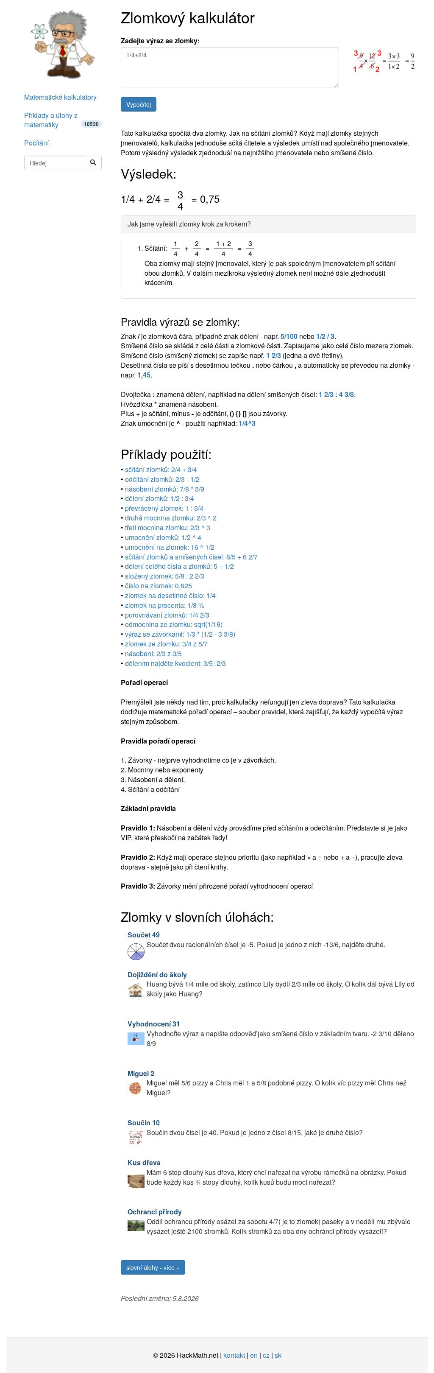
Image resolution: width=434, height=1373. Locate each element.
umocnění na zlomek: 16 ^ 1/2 (169, 547)
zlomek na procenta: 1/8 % (164, 605)
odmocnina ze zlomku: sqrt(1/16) (174, 624)
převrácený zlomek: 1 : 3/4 (164, 508)
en (254, 1355)
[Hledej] (93, 163)
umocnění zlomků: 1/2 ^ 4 (163, 537)
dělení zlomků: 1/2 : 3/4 (159, 498)
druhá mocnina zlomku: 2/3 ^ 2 (171, 518)
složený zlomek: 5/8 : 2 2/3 (164, 576)
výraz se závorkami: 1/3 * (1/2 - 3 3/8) (180, 634)
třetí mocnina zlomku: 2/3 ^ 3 (167, 527)
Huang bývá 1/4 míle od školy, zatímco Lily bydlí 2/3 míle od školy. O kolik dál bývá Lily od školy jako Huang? (271, 984)
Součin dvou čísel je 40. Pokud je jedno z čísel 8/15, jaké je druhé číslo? (245, 1127)
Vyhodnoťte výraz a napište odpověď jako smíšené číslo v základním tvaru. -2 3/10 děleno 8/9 (271, 1033)
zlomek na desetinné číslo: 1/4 (170, 595)
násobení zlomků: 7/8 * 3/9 (164, 489)
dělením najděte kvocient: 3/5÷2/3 (175, 663)
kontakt (234, 1355)
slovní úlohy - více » (153, 1267)
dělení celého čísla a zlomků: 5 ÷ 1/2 (179, 566)
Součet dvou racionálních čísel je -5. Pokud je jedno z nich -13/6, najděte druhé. (256, 939)
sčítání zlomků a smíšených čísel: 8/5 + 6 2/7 (191, 557)
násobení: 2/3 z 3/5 (153, 653)
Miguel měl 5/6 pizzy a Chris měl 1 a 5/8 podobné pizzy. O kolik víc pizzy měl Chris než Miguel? (267, 1083)
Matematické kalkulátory (60, 97)
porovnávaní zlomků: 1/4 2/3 (167, 615)
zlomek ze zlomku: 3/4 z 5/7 (166, 644)
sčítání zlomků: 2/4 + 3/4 (161, 469)
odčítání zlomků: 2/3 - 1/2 (162, 479)
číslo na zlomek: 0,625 (158, 585)
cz (266, 1355)
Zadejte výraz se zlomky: (160, 40)
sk (278, 1355)
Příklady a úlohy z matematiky (61, 120)
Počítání (36, 143)
